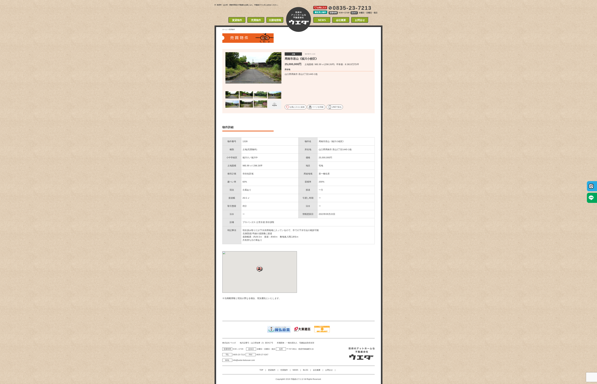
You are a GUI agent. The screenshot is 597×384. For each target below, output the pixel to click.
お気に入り (321, 8)
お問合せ (360, 20)
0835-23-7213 (352, 8)
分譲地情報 (275, 20)
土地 (293, 54)
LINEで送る (337, 107)
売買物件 (256, 20)
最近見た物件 (320, 12)
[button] (259, 269)
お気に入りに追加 (297, 107)
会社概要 (341, 20)
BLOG (305, 370)
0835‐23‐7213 (239, 355)
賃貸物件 (237, 20)
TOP (261, 370)
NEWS (322, 20)
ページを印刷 (317, 107)
